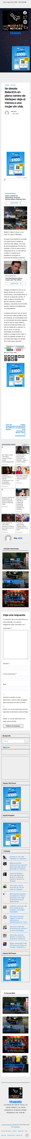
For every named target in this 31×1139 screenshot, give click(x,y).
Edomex (7, 85)
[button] (25, 75)
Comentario (7, 628)
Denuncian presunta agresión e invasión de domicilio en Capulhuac (17, 937)
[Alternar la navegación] (28, 75)
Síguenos (6, 747)
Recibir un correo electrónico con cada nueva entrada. (14, 720)
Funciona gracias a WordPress (10, 1124)
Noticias (13, 85)
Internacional (10, 1135)
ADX (15, 111)
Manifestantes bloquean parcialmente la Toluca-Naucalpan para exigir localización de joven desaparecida (18, 897)
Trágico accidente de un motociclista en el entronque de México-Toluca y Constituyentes (20, 430)
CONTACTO (19, 1135)
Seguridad (21, 1131)
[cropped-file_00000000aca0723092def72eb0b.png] (15, 184)
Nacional (3, 1135)
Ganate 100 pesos (6, 1131)
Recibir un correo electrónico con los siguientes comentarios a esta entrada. (15, 710)
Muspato (15, 32)
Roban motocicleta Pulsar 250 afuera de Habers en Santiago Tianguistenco (18, 945)
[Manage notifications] (27, 1135)
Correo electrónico (10, 674)
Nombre (6, 663)
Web (4, 684)
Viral (26, 1131)
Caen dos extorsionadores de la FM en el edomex (11, 427)
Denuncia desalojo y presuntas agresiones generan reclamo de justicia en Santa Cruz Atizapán (17, 877)
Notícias (18, 559)
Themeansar (16, 1127)
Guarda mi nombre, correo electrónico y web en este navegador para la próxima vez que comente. (15, 699)
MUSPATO (22, 1011)
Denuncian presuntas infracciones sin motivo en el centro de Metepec (18, 928)
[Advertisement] (15, 135)
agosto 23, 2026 (11, 1011)
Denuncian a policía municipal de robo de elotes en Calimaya (17, 887)
